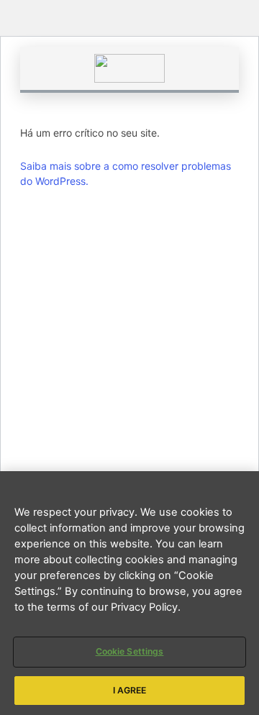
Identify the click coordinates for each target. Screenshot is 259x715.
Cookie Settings (130, 651)
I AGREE (130, 690)
